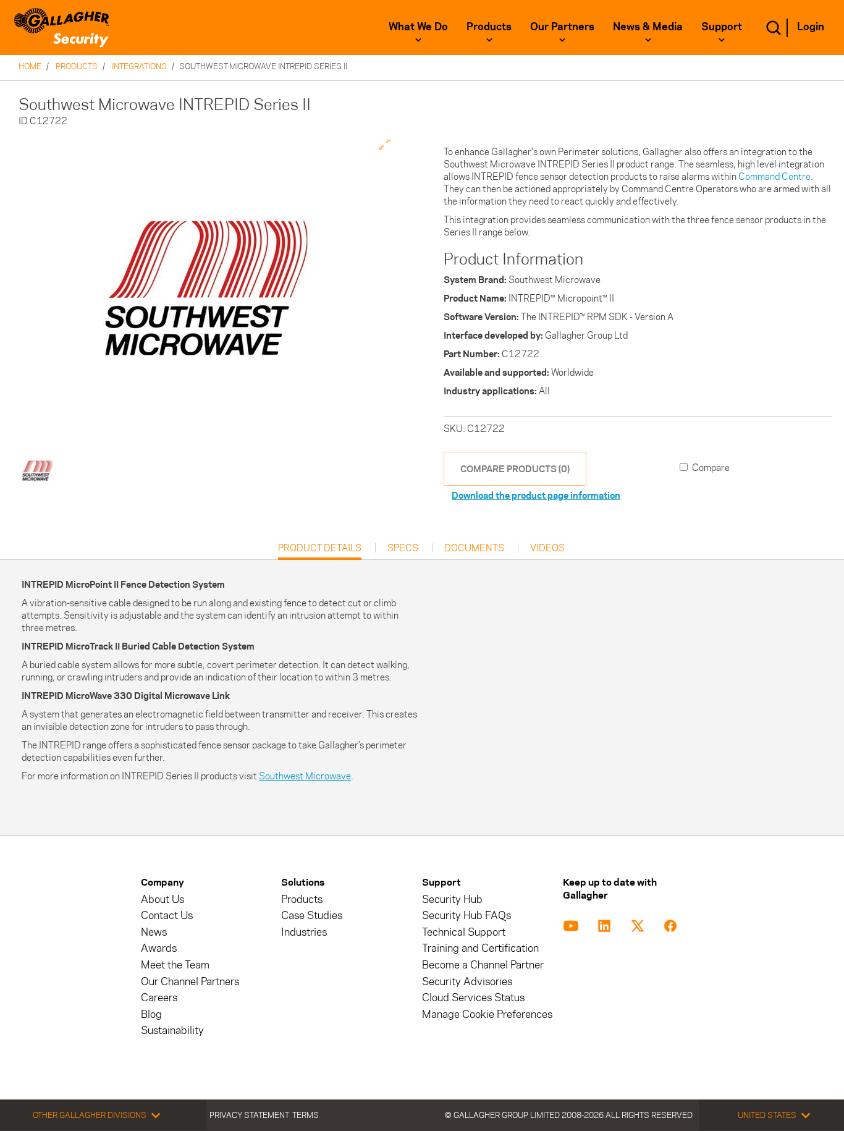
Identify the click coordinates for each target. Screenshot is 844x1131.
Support (721, 26)
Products (489, 26)
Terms (305, 1114)
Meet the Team (175, 965)
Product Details (319, 551)
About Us (162, 899)
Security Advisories (467, 981)
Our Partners (562, 26)
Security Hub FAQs (466, 915)
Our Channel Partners (190, 981)
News (154, 932)
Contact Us (167, 915)
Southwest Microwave (305, 775)
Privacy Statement (249, 1114)
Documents (474, 548)
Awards (159, 948)
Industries (304, 932)
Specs (402, 548)
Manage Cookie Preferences (487, 1014)
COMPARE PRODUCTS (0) (515, 468)
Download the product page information (536, 495)
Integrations (139, 66)
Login (810, 26)
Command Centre (774, 176)
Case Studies (311, 915)
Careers (159, 997)
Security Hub (452, 899)
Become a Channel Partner (483, 965)
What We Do (418, 26)
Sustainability (172, 1030)
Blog (151, 1014)
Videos (547, 548)
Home (30, 66)
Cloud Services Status (473, 997)
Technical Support (463, 932)
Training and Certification (480, 948)
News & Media (648, 26)
